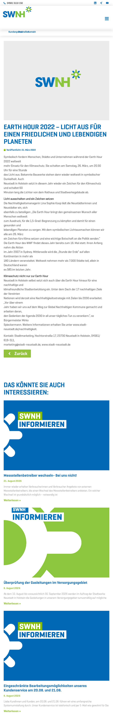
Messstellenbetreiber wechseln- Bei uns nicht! (40, 475)
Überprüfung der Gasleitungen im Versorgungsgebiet (45, 582)
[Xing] (101, 2)
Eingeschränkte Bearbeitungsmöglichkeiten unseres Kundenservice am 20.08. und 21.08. (45, 688)
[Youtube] (107, 2)
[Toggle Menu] (107, 18)
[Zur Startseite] (25, 11)
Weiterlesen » (12, 500)
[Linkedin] (95, 2)
